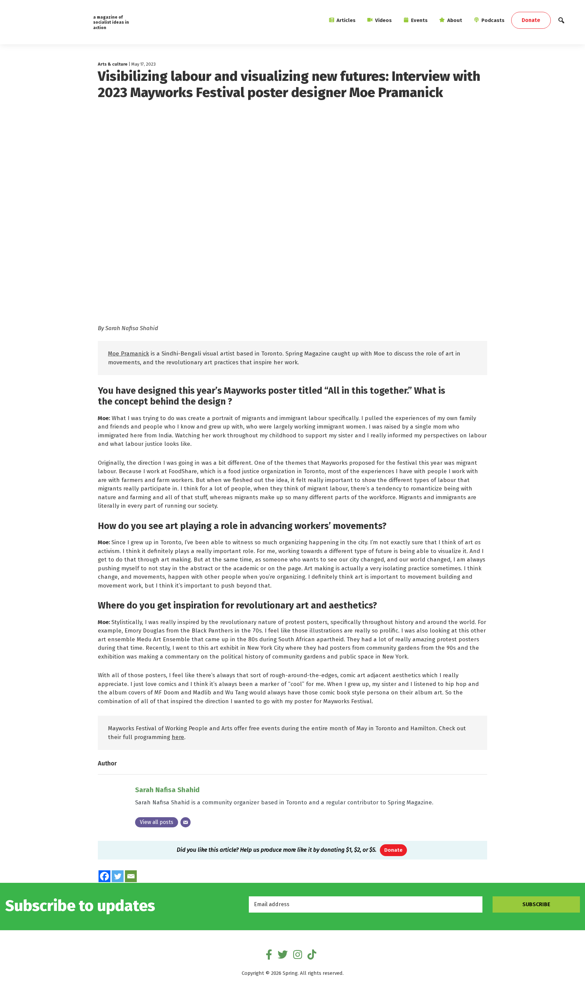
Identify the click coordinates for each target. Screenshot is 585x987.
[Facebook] (104, 876)
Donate (393, 850)
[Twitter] (118, 876)
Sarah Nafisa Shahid (167, 790)
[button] (561, 22)
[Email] (185, 822)
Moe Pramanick (128, 353)
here (178, 737)
